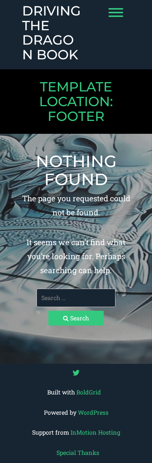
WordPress (93, 412)
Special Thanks (77, 452)
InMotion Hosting (95, 432)
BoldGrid (88, 392)
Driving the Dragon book (51, 33)
